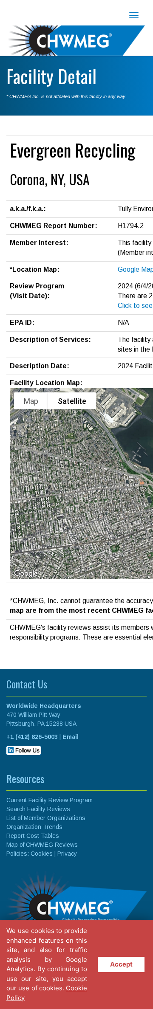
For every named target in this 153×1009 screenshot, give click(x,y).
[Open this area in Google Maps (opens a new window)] (26, 573)
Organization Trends (34, 826)
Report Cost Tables (32, 835)
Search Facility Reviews (38, 809)
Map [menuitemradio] (31, 401)
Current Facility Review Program (49, 800)
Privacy (67, 853)
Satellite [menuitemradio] (72, 401)
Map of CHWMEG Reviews (42, 844)
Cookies (42, 853)
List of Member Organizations (45, 818)
